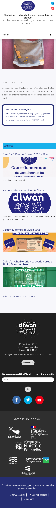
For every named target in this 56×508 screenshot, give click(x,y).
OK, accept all (18, 495)
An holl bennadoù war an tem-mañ (18, 296)
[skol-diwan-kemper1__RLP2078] (28, 42)
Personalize (28, 499)
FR (53, 3)
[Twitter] (28, 400)
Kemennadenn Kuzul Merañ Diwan (23, 190)
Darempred (28, 363)
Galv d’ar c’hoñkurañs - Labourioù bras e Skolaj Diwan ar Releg (27, 263)
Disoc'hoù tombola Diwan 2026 (22, 229)
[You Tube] (39, 400)
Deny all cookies (39, 495)
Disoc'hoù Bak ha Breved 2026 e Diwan (26, 154)
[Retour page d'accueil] (28, 6)
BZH (52, 8)
